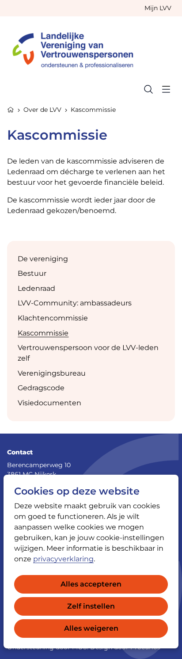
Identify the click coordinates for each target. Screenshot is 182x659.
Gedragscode (41, 388)
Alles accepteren (91, 584)
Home (10, 108)
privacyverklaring (63, 559)
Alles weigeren (91, 628)
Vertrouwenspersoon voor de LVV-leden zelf (88, 352)
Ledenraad (36, 288)
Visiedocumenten (49, 403)
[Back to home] (77, 48)
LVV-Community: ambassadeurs (75, 303)
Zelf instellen (91, 606)
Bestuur (32, 273)
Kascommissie (43, 333)
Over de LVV (42, 110)
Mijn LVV (157, 8)
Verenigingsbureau (52, 373)
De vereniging (43, 259)
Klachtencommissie (53, 318)
